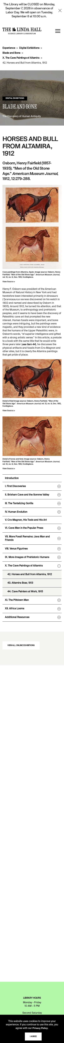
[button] (58, 31)
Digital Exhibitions (29, 48)
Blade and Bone (11, 53)
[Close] (60, 10)
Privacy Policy (40, 1028)
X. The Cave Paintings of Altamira (20, 58)
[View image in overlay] (32, 227)
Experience (8, 48)
